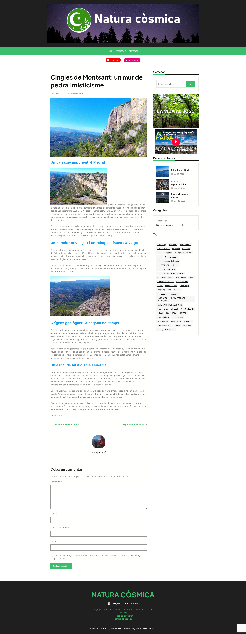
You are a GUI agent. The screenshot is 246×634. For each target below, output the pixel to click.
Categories (161, 220)
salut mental (176, 321)
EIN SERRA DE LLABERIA (167, 265)
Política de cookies (123, 619)
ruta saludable (163, 317)
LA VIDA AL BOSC (176, 111)
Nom (53, 513)
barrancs (176, 249)
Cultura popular (171, 257)
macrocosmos (171, 286)
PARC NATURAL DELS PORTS (169, 305)
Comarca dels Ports (183, 253)
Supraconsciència (164, 325)
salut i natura (177, 317)
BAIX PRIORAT (163, 249)
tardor (177, 325)
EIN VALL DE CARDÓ (166, 273)
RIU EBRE (183, 313)
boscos (160, 253)
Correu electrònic (59, 527)
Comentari (56, 481)
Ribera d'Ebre (171, 313)
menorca (177, 290)
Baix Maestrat (185, 244)
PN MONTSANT (187, 309)
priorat (160, 313)
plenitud (174, 309)
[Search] (190, 84)
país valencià (162, 309)
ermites (180, 273)
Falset (191, 277)
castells (169, 253)
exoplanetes (181, 277)
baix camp (161, 244)
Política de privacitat (123, 615)
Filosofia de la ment (165, 281)
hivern (160, 286)
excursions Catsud (165, 277)
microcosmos (162, 294)
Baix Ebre (173, 244)
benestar (186, 249)
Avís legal (123, 612)
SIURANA (188, 321)
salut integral (162, 321)
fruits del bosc (182, 281)
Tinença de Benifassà (166, 329)
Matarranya (184, 286)
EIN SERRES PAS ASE (166, 269)
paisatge (174, 294)
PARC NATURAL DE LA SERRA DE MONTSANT (171, 299)
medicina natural (164, 290)
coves (159, 257)
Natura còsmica (123, 594)
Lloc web (54, 541)
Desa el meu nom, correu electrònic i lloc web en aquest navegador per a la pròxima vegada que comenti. (99, 557)
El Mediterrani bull (180, 170)
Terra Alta (187, 325)
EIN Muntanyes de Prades (168, 261)
